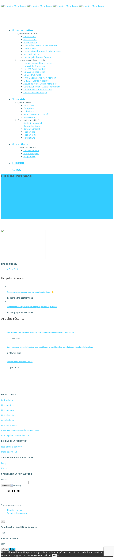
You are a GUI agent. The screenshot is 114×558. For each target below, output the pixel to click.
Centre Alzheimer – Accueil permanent (41, 86)
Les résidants (29, 48)
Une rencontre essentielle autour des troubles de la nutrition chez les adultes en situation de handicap (50, 347)
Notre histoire (30, 42)
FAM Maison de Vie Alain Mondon (39, 77)
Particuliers (28, 105)
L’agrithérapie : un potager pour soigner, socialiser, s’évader (32, 307)
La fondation (7, 400)
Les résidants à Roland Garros (20, 361)
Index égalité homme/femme (37, 57)
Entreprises (28, 108)
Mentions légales (15, 510)
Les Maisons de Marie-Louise (37, 63)
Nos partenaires (31, 54)
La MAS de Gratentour (34, 66)
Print (12, 549)
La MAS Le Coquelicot (34, 71)
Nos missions (30, 39)
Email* (4, 479)
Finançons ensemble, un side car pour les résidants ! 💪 (30, 292)
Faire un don (29, 131)
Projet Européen (31, 153)
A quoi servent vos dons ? (35, 114)
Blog (3, 463)
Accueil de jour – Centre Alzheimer (39, 83)
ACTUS (16, 169)
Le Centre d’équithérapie (35, 92)
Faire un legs (29, 134)
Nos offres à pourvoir (11, 446)
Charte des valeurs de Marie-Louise (40, 45)
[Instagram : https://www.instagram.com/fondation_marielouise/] (9, 492)
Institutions (28, 111)
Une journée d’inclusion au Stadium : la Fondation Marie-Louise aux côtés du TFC (41, 332)
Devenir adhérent (31, 128)
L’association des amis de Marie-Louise (42, 51)
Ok (54, 555)
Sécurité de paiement (17, 513)
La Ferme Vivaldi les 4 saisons (37, 89)
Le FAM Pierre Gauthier (34, 69)
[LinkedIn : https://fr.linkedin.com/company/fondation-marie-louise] (18, 492)
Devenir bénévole (31, 126)
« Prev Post (12, 269)
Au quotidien (29, 156)
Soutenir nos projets (33, 123)
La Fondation (29, 36)
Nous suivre (29, 137)
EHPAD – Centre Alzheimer (36, 80)
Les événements (31, 150)
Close (4, 549)
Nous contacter (30, 117)
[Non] (58, 555)
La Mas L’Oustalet (32, 74)
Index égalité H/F (9, 451)
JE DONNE (18, 163)
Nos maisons (7, 410)
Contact (5, 468)
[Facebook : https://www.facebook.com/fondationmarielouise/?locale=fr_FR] (13, 492)
